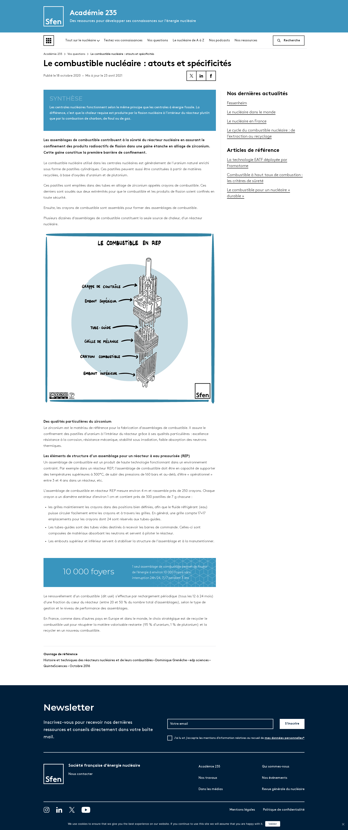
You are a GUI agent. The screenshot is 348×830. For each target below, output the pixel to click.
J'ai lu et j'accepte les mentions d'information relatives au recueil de (239, 738)
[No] (343, 824)
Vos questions (157, 40)
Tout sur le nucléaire (80, 40)
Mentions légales (242, 809)
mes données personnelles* (284, 738)
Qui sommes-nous (275, 766)
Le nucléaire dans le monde (251, 112)
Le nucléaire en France (246, 121)
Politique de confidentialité (283, 809)
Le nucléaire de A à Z (188, 40)
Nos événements (274, 777)
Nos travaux (208, 777)
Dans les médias (211, 789)
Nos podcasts (219, 40)
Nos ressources (246, 40)
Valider (272, 823)
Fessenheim (237, 103)
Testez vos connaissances (123, 40)
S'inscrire (292, 723)
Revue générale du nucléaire (283, 789)
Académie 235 (53, 54)
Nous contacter (80, 774)
